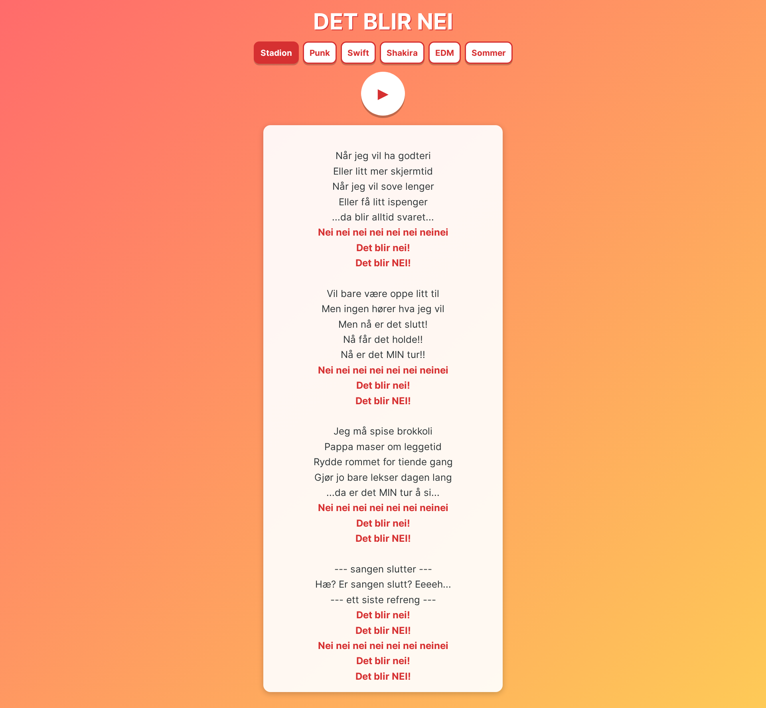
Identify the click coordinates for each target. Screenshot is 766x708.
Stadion (276, 53)
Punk (320, 53)
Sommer (489, 53)
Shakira (402, 53)
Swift (358, 53)
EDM (444, 53)
